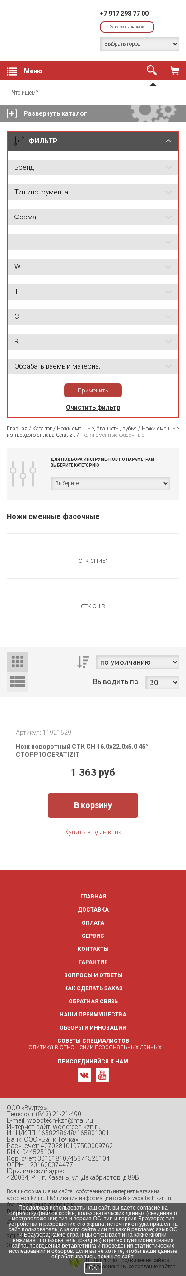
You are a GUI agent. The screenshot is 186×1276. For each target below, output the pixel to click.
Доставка (93, 910)
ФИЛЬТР (42, 141)
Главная (17, 428)
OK (93, 1267)
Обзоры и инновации (93, 1028)
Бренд (24, 167)
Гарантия (93, 962)
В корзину (93, 805)
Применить (93, 390)
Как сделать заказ (93, 988)
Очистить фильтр (93, 407)
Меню (33, 71)
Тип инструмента (41, 192)
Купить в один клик (93, 832)
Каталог (42, 428)
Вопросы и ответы (93, 975)
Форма (25, 217)
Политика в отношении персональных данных (93, 1046)
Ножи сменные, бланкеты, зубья (97, 428)
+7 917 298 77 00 (124, 13)
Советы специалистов (93, 1041)
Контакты (93, 949)
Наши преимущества (93, 1014)
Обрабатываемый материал (58, 366)
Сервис (93, 936)
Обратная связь (93, 1001)
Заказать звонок (127, 26)
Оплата (93, 923)
